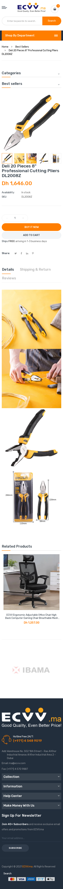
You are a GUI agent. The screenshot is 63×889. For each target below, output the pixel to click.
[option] (7, 158)
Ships (5, 241)
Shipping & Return (35, 269)
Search (8, 873)
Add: (4, 751)
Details (8, 269)
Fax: (4, 769)
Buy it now (31, 227)
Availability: (8, 192)
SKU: (4, 196)
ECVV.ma (27, 866)
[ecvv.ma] (32, 5)
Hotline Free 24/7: (23, 736)
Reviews (9, 278)
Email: (5, 763)
